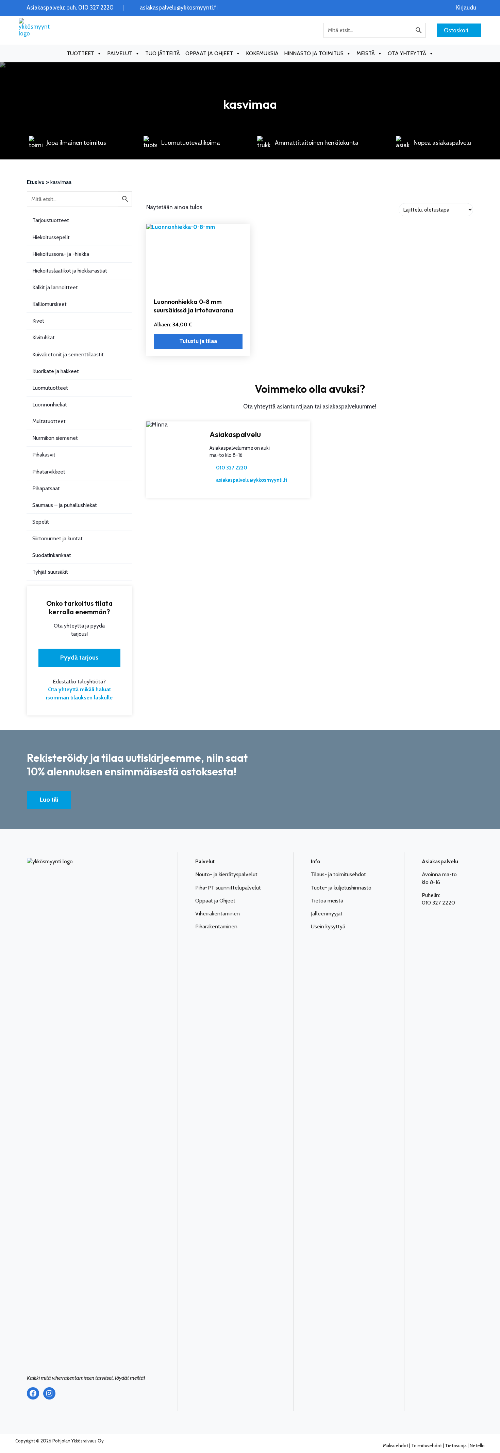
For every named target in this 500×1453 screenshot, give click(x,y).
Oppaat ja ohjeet (209, 53)
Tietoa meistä (327, 900)
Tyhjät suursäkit (50, 572)
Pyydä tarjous (79, 657)
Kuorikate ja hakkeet (55, 371)
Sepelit (40, 522)
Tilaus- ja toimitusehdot (338, 874)
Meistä (365, 53)
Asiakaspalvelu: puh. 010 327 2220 (70, 7)
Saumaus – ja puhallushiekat (64, 505)
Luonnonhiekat (49, 404)
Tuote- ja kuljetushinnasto (341, 887)
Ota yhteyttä (407, 53)
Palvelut (119, 53)
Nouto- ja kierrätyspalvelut (226, 874)
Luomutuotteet (50, 388)
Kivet (38, 321)
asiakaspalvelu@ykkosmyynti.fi (178, 7)
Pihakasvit (43, 454)
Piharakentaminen (216, 926)
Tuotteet (80, 53)
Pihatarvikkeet (48, 471)
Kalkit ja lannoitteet (55, 287)
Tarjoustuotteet (50, 220)
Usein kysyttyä (328, 926)
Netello (477, 1445)
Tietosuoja (456, 1445)
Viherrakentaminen (217, 913)
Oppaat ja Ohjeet (215, 900)
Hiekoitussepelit (51, 237)
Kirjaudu (466, 7)
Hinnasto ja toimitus (314, 53)
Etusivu (36, 182)
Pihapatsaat (46, 488)
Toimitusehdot (426, 1445)
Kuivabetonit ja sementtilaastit (68, 354)
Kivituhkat (43, 337)
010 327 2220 (231, 468)
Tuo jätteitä (162, 53)
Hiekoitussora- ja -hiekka (60, 254)
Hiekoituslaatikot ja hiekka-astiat (69, 270)
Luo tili (49, 799)
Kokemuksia (262, 53)
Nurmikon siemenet (55, 438)
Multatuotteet (49, 421)
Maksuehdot (395, 1445)
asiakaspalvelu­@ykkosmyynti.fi (251, 480)
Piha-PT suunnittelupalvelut (228, 887)
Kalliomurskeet (49, 304)
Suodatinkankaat (51, 555)
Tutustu (198, 341)
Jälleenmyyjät (327, 913)
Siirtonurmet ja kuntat (57, 538)
